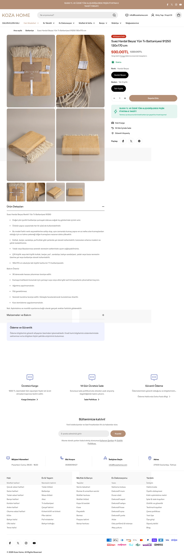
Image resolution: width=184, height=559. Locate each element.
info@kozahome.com (118, 465)
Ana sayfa (17, 30)
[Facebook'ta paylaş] (123, 141)
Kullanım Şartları (107, 440)
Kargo (122, 56)
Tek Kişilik (118, 88)
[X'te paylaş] (131, 141)
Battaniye (29, 30)
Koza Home (19, 552)
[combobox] (77, 15)
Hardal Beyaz (120, 75)
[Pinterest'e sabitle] (139, 141)
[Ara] (114, 15)
